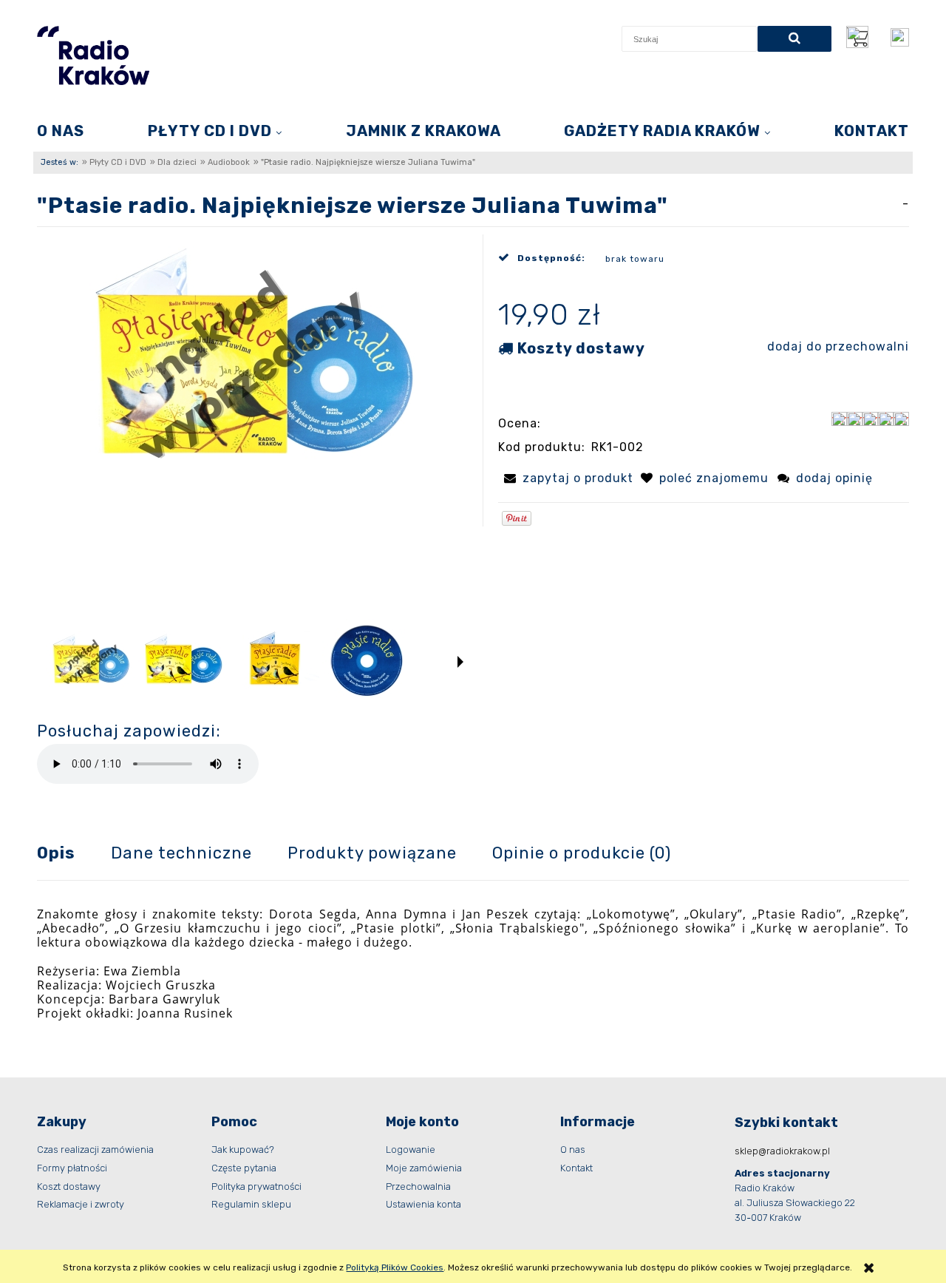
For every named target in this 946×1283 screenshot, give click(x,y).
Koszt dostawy (69, 1186)
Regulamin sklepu (251, 1204)
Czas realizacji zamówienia (95, 1149)
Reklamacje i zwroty (80, 1204)
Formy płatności (72, 1168)
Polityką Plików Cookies (394, 1267)
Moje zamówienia (424, 1168)
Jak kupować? (242, 1149)
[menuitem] (60, 131)
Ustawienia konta (423, 1204)
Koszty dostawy (581, 348)
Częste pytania (243, 1168)
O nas (572, 1149)
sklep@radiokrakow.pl (782, 1151)
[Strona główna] (93, 55)
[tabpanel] (473, 964)
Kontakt (576, 1168)
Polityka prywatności (256, 1186)
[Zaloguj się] (900, 37)
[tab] (74, 853)
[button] (460, 662)
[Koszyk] (861, 37)
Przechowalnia (418, 1186)
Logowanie (410, 1149)
